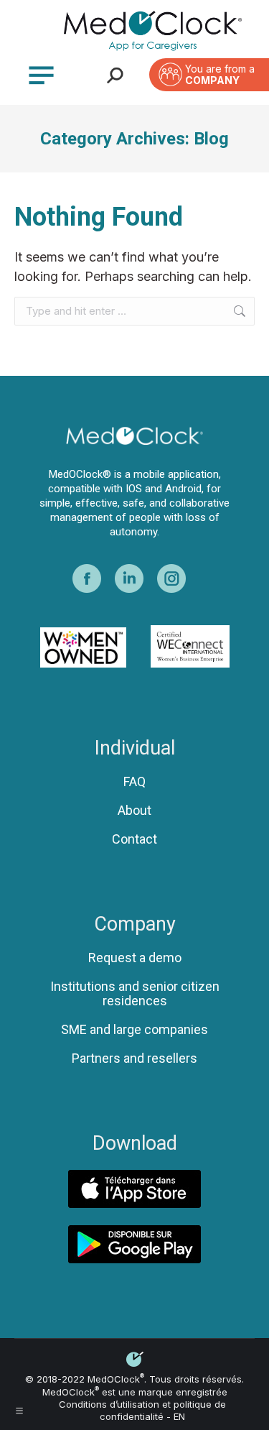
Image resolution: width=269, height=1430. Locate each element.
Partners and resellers (134, 1058)
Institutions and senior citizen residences (135, 993)
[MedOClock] (152, 31)
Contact (134, 839)
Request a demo (134, 958)
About (134, 810)
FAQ (134, 782)
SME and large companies (134, 1030)
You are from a (220, 74)
